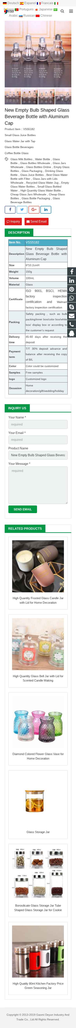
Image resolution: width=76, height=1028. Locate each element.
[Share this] (10, 209)
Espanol (30, 3)
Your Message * (19, 463)
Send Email (38, 221)
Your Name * (17, 417)
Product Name (18, 448)
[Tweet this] (22, 209)
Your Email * (17, 433)
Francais (47, 3)
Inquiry (15, 221)
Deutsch (13, 3)
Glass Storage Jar (38, 832)
